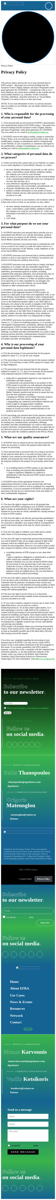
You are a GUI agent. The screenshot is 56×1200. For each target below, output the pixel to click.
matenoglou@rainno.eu (38, 132)
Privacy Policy (43, 879)
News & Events (21, 1002)
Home (14, 982)
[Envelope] (37, 744)
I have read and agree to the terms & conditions (28, 708)
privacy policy (22, 917)
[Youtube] (32, 744)
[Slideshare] (26, 744)
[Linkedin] (20, 744)
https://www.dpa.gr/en (45, 659)
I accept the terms (19, 917)
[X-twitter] (14, 744)
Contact (16, 1022)
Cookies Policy (25, 879)
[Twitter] (14, 1188)
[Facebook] (9, 744)
